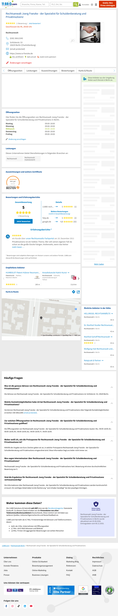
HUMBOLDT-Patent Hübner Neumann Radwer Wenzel (23, 272)
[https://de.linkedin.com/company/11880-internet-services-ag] (24, 606)
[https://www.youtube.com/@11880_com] (31, 606)
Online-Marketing (39, 570)
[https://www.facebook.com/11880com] (6, 606)
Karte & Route (85, 70)
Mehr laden (99, 264)
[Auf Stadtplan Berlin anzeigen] (78, 291)
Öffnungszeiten (15, 70)
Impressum (96, 562)
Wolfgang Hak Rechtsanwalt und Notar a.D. (99, 348)
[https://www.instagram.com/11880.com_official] (12, 606)
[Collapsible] (112, 387)
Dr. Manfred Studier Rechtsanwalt (98, 325)
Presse (6, 575)
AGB (94, 570)
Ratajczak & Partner (92, 360)
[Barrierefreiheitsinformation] (93, 4)
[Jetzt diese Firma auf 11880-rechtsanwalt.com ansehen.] (56, 206)
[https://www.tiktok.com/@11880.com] (18, 606)
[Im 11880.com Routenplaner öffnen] (73, 291)
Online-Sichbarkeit (39, 562)
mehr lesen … (18, 247)
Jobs (6, 570)
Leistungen (32, 70)
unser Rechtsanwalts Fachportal (40, 238)
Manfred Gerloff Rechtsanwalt (97, 336)
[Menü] (97, 4)
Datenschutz (97, 566)
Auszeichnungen (49, 70)
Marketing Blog (72, 562)
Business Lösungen (40, 575)
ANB (94, 575)
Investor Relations (11, 566)
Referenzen (71, 566)
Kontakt (69, 570)
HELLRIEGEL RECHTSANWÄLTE (97, 313)
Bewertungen (67, 70)
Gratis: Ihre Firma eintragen (107, 4)
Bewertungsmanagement (42, 566)
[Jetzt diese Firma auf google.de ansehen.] (56, 221)
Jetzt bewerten (23, 221)
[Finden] (75, 4)
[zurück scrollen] (4, 70)
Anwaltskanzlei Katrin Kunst (54, 272)
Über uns (7, 562)
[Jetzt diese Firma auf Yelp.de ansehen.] (56, 217)
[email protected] (30, 413)
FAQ (68, 575)
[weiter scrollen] (114, 70)
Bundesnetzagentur (56, 508)
